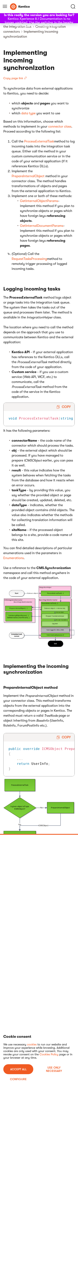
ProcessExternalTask (39, 141)
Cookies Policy (49, 1054)
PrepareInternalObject (28, 176)
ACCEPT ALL (18, 1069)
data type (28, 113)
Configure (18, 1079)
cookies (32, 1044)
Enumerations (13, 558)
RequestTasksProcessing (29, 259)
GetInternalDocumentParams (41, 226)
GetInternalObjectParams (39, 201)
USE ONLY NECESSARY (54, 1069)
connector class (59, 126)
